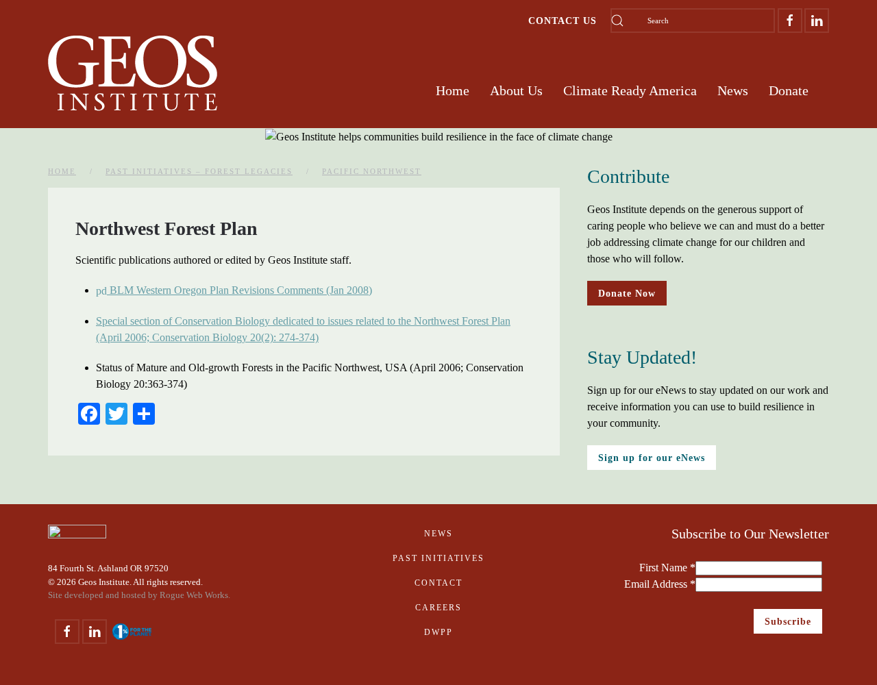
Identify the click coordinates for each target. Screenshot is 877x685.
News (438, 533)
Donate (788, 90)
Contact (438, 583)
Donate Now (627, 293)
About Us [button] (516, 90)
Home (452, 90)
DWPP (438, 632)
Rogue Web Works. (195, 595)
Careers (438, 607)
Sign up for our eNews (651, 457)
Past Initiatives (438, 558)
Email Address (659, 584)
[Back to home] (132, 73)
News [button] (732, 90)
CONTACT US (562, 20)
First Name (667, 567)
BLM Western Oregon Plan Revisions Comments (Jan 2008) (239, 290)
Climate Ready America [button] (630, 90)
